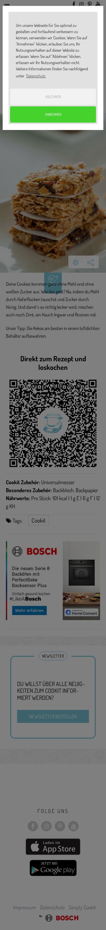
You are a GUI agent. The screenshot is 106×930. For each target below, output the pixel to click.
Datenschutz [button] (36, 75)
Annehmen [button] (53, 114)
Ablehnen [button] (53, 96)
